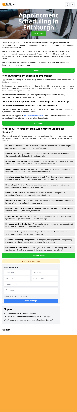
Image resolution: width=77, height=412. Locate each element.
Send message (31, 301)
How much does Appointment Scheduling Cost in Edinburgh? (27, 317)
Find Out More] (38, 255)
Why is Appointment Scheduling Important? (20, 313)
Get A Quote (38, 123)
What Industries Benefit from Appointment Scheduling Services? (28, 320)
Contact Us (38, 70)
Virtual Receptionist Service (34, 116)
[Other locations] (67, 4)
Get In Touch (38, 34)
